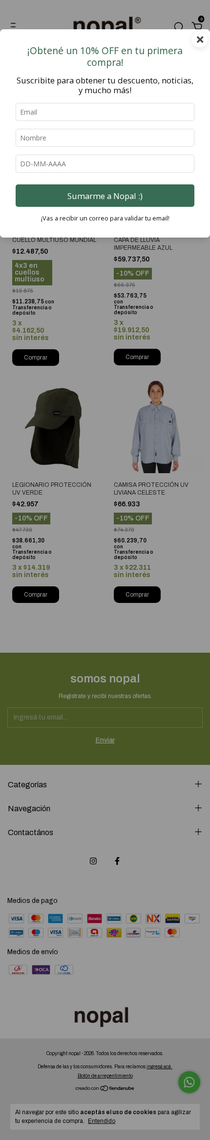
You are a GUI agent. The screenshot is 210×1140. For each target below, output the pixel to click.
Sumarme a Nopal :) (105, 195)
